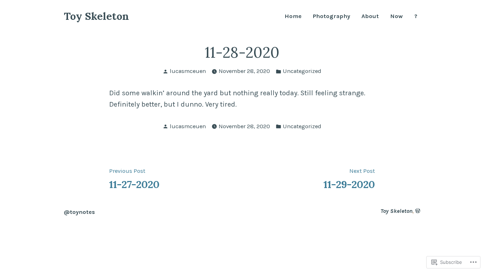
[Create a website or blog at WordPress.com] (417, 211)
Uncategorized (302, 71)
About (370, 16)
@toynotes (79, 212)
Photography (331, 16)
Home (293, 16)
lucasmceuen (188, 71)
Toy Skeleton (96, 16)
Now (396, 16)
